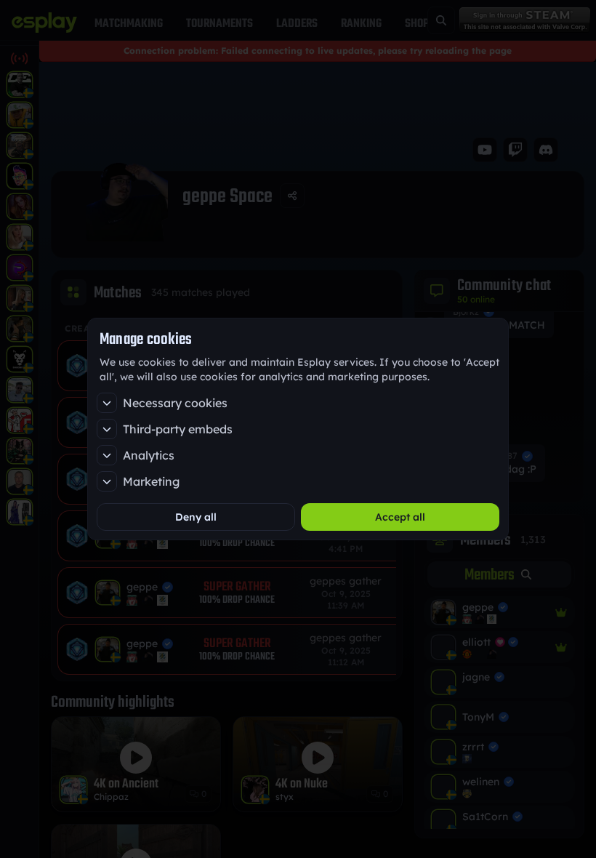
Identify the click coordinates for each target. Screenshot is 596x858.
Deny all (196, 517)
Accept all (400, 517)
